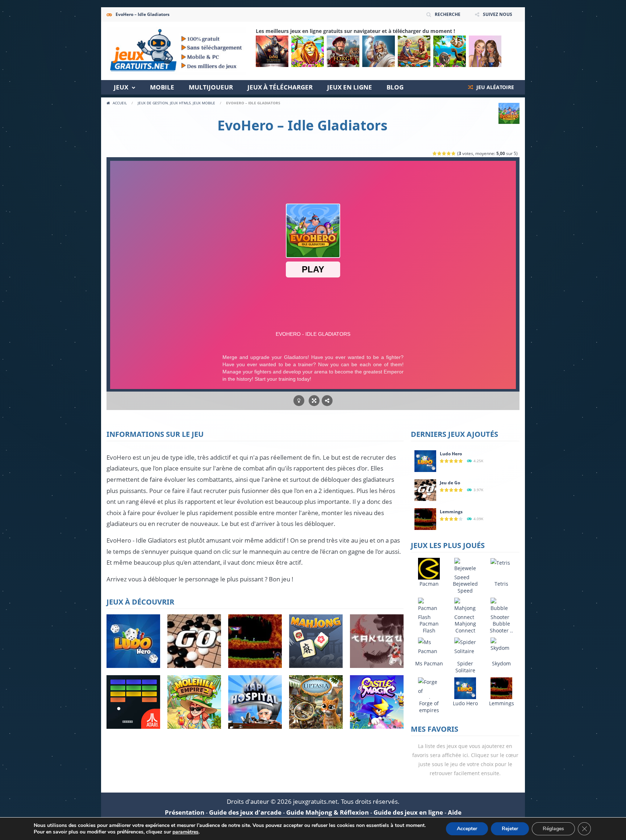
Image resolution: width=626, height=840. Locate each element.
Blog (395, 87)
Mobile (162, 87)
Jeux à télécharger (280, 87)
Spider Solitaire (465, 667)
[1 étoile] (435, 153)
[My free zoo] (449, 51)
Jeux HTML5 (180, 102)
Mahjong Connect (465, 627)
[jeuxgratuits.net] (176, 50)
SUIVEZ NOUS (497, 14)
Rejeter (510, 828)
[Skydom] (501, 644)
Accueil (120, 102)
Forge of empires (429, 707)
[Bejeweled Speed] (465, 569)
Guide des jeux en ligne (408, 812)
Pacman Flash (429, 627)
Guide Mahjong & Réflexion (327, 812)
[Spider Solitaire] (465, 646)
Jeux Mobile (204, 102)
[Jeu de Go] (425, 489)
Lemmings (451, 512)
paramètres (185, 832)
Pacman (429, 583)
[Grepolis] (378, 51)
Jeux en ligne (349, 87)
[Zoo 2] (307, 51)
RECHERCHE (447, 14)
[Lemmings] (425, 518)
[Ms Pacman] (429, 646)
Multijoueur (211, 87)
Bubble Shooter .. (501, 627)
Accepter (467, 828)
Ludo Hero (451, 454)
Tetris (501, 583)
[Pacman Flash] (429, 609)
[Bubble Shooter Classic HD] (501, 618)
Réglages (553, 828)
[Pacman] (429, 568)
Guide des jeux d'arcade (245, 812)
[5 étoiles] (453, 153)
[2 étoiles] (439, 153)
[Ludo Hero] (425, 460)
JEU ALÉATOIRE (494, 87)
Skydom (501, 663)
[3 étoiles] (444, 153)
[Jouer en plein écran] (314, 400)
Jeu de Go (450, 483)
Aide (455, 812)
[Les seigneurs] (272, 51)
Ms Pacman (429, 663)
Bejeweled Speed (465, 587)
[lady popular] (485, 51)
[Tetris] (500, 562)
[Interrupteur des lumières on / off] (298, 400)
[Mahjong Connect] (465, 609)
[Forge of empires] (343, 51)
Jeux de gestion (153, 102)
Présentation (184, 812)
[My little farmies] (414, 51)
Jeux (121, 87)
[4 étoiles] (449, 153)
